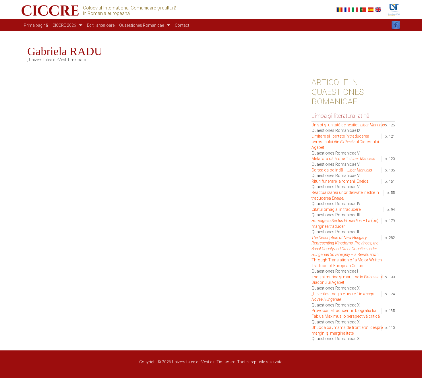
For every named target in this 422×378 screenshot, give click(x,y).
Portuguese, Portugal (363, 9)
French (347, 9)
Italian (355, 9)
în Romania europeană (106, 13)
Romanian (339, 9)
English (378, 9)
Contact (182, 25)
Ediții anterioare (101, 25)
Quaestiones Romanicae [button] (141, 25)
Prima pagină (36, 25)
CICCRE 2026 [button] (64, 25)
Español (370, 9)
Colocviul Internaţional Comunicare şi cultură (129, 8)
